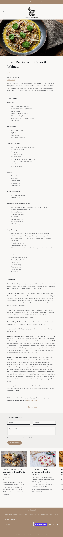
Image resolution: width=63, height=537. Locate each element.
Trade (6, 514)
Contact (21, 514)
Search (15, 514)
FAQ (10, 514)
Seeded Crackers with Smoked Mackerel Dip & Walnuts (14, 472)
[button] (3, 11)
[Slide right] (35, 501)
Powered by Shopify (43, 534)
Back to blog (32, 407)
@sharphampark (31, 400)
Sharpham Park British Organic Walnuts (28, 534)
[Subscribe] (31, 524)
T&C (26, 514)
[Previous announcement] (3, 2)
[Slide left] (28, 501)
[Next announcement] (60, 2)
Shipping (36, 514)
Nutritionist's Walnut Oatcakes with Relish (41, 470)
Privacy (31, 514)
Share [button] (11, 73)
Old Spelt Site (44, 514)
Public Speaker (54, 514)
